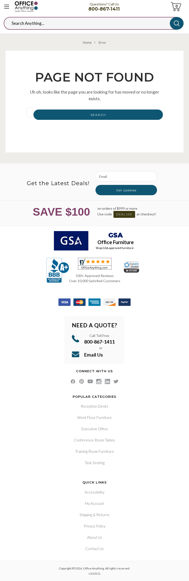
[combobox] (90, 23)
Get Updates (126, 190)
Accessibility (94, 492)
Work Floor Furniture (94, 417)
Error (102, 42)
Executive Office (94, 429)
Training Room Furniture (94, 451)
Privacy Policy (94, 526)
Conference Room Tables (94, 440)
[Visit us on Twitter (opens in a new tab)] (116, 381)
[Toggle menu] (7, 7)
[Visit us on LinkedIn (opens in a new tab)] (107, 381)
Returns (103, 514)
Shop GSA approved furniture (115, 248)
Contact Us (94, 548)
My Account (94, 503)
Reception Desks (94, 406)
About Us (94, 537)
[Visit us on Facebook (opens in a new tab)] (73, 381)
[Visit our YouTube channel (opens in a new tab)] (90, 381)
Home (87, 42)
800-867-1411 (104, 9)
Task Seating (95, 462)
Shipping (85, 514)
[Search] (177, 23)
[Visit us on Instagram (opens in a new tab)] (98, 381)
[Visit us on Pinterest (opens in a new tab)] (81, 381)
